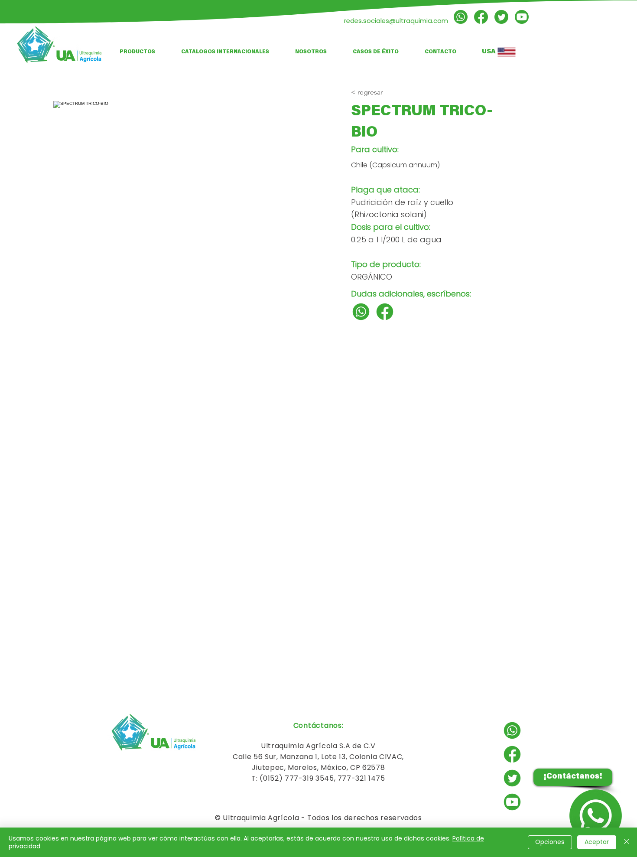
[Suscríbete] (521, 17)
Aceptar (597, 841)
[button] (225, 52)
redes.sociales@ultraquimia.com (396, 20)
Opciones (550, 841)
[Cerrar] (626, 842)
